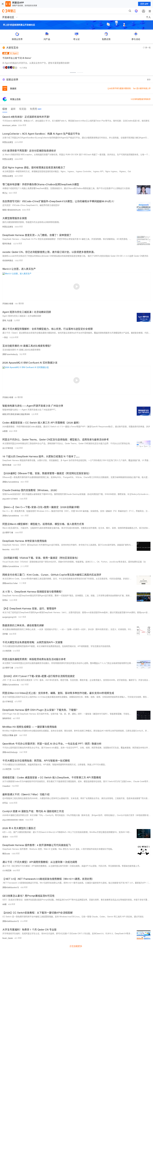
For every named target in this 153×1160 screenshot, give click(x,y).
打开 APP (144, 4)
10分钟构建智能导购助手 (141, 99)
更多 (149, 79)
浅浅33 (5, 836)
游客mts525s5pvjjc (10, 752)
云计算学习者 (7, 532)
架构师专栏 (6, 718)
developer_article (9, 125)
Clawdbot (6, 786)
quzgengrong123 (9, 617)
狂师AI (5, 600)
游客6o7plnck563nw (10, 481)
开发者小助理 (7, 303)
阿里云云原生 (7, 142)
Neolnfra (5, 549)
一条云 (5, 337)
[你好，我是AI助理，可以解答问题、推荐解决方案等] (136, 11)
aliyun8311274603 (10, 498)
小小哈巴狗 (6, 650)
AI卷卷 (5, 431)
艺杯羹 (5, 634)
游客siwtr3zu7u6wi (10, 583)
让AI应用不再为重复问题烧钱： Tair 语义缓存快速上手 (129, 88)
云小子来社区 (7, 448)
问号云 (5, 803)
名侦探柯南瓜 (7, 260)
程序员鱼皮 (6, 243)
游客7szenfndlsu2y (10, 354)
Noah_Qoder (7, 938)
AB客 (4, 904)
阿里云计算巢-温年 (9, 735)
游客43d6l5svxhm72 (10, 887)
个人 (148, 17)
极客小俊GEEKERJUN (11, 209)
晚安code (6, 853)
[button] (73, 72)
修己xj (4, 193)
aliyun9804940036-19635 (13, 819)
